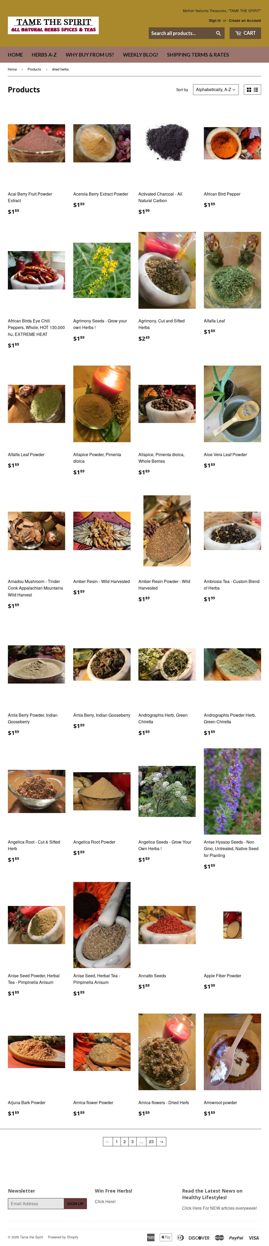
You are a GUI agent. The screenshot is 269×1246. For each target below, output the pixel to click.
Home (15, 55)
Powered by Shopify (63, 1236)
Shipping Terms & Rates (198, 55)
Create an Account (245, 20)
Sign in (215, 20)
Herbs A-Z (44, 55)
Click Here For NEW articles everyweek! (219, 1208)
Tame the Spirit (31, 1236)
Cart (249, 33)
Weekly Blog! (140, 55)
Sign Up (75, 1203)
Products (34, 69)
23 (151, 1141)
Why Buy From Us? (90, 55)
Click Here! (105, 1201)
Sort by (182, 89)
